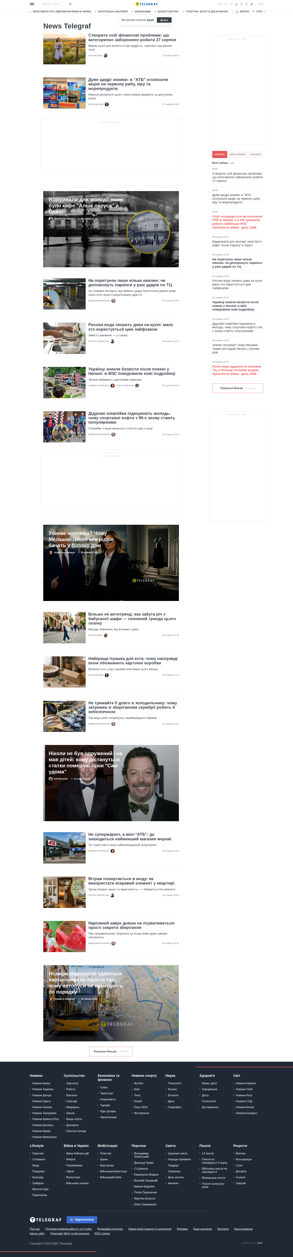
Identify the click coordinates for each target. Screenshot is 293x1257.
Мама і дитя (209, 1083)
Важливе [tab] (255, 154)
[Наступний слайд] (265, 11)
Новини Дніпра (41, 1095)
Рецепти (240, 1146)
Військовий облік (110, 1177)
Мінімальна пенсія (213, 1177)
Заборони (174, 1171)
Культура (38, 1177)
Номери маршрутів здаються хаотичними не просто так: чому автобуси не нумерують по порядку (86, 983)
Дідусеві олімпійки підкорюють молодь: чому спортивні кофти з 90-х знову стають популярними (131, 418)
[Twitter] (241, 4)
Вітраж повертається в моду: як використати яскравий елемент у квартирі (131, 881)
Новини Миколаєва (44, 1137)
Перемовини (74, 1165)
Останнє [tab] (220, 154)
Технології (174, 1083)
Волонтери (73, 1177)
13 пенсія (208, 1153)
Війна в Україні (76, 1146)
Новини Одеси (41, 1101)
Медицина (72, 1107)
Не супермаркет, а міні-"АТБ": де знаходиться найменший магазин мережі (129, 836)
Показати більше (105, 1051)
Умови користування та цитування (149, 1229)
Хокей (138, 1101)
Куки (150, 19)
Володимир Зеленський (141, 1155)
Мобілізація (108, 1146)
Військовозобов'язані (113, 1171)
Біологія (173, 1095)
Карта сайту (37, 1233)
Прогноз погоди (76, 1131)
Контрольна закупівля (113, 11)
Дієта (205, 1095)
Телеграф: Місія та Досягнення (69, 1233)
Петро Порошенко (145, 1192)
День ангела (175, 1177)
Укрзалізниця (108, 1117)
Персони (139, 1146)
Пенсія (205, 1146)
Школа (70, 1113)
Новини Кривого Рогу (45, 1119)
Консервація (244, 1159)
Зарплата (72, 1083)
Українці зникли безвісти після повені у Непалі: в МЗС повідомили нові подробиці (131, 371)
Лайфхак (38, 1183)
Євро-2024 (141, 1107)
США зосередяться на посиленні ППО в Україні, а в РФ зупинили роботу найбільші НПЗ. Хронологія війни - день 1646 (237, 222)
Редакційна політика (110, 1229)
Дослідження (210, 1107)
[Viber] (226, 4)
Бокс (137, 1089)
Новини (36, 1075)
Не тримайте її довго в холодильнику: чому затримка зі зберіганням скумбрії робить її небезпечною (132, 707)
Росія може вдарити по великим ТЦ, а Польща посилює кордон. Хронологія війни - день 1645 (236, 370)
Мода (35, 1165)
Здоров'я (207, 1075)
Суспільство (74, 1075)
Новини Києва (41, 1083)
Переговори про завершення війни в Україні (62, 11)
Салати (240, 1177)
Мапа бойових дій (77, 1153)
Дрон (171, 1101)
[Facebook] (220, 4)
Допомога (72, 1125)
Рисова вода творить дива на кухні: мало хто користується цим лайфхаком (130, 327)
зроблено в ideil (252, 1243)
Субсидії (71, 1101)
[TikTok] (251, 4)
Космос (172, 1089)
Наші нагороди (202, 1229)
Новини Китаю (245, 1107)
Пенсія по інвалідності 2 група (214, 1161)
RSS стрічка (102, 1233)
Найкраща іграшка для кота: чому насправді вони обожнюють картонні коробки (133, 660)
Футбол (138, 1083)
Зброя (70, 1171)
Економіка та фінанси (108, 1078)
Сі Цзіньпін (141, 1168)
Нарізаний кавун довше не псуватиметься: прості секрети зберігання (131, 925)
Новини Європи (246, 1083)
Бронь (104, 1159)
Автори (244, 11)
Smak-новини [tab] (238, 154)
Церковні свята (177, 1153)
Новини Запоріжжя (44, 1113)
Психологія (209, 1101)
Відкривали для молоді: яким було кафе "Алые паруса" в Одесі (86, 205)
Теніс (137, 1095)
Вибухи (70, 1159)
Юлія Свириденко (145, 1204)
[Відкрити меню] (32, 4)
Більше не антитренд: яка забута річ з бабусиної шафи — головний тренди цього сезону (132, 618)
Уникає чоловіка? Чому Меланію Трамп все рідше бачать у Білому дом (81, 539)
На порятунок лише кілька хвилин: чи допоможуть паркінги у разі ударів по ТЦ (130, 282)
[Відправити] (70, 4)
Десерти (241, 1171)
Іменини (173, 1183)
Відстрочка (107, 1165)
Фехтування (141, 1113)
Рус (260, 4)
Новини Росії (244, 1095)
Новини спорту (144, 1075)
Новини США (244, 1089)
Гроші (104, 1087)
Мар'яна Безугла (144, 1198)
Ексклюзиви (143, 11)
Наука (170, 1075)
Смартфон (174, 1107)
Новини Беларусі (246, 1113)
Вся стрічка (220, 162)
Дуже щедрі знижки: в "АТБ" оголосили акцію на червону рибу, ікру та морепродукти (128, 84)
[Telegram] (231, 4)
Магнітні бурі (40, 1189)
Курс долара (108, 1111)
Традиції (173, 1165)
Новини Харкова (42, 1089)
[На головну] (146, 4)
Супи (239, 1165)
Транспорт (106, 1093)
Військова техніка (77, 1183)
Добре (164, 20)
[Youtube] (236, 4)
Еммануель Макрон (146, 1174)
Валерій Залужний (146, 1180)
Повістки (105, 1153)
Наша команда (243, 1229)
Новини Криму (41, 1131)
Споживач (38, 1159)
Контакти (223, 1229)
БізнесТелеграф (168, 11)
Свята (170, 1146)
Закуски (241, 1183)
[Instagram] (246, 4)
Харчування (209, 1089)
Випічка (241, 1153)
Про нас (35, 1229)
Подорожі (38, 1171)
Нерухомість (108, 1099)
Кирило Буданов (144, 1186)
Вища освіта (74, 1119)
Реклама (182, 1229)
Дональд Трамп (144, 1162)
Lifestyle (37, 1146)
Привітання (39, 1195)
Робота (70, 1089)
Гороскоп (262, 11)
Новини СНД (244, 1101)
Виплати (71, 1095)
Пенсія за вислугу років (213, 1185)
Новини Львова (42, 1107)
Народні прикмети (179, 1159)
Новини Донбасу (42, 1125)
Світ (236, 1075)
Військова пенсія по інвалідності (214, 1170)
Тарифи (105, 1105)
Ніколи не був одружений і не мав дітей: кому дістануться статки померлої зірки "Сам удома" (85, 762)
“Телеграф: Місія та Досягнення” (206, 11)
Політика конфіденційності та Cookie (68, 1229)
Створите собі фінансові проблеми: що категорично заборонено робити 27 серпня (132, 37)
